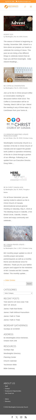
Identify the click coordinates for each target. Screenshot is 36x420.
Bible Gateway (9, 368)
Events (25, 36)
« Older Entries (9, 280)
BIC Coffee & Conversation (14, 86)
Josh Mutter (9, 138)
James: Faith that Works (13, 309)
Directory (7, 401)
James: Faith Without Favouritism (16, 312)
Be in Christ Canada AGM (13, 187)
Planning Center (10, 357)
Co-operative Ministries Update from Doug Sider (16, 135)
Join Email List (9, 393)
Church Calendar (10, 361)
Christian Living (27, 138)
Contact (7, 388)
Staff (6, 386)
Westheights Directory (12, 353)
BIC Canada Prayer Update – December (14, 245)
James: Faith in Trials (12, 316)
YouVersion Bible (10, 365)
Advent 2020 (8, 34)
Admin (7, 399)
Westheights (9, 36)
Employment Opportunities (13, 391)
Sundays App (9, 350)
